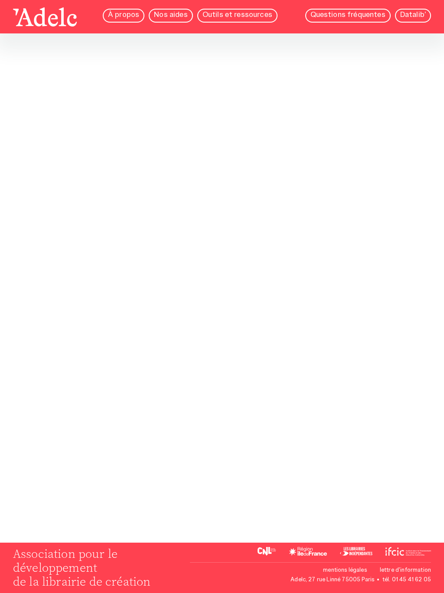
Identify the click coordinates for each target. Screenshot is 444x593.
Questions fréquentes (347, 15)
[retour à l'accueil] (45, 17)
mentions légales (345, 570)
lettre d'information (405, 570)
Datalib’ (413, 15)
